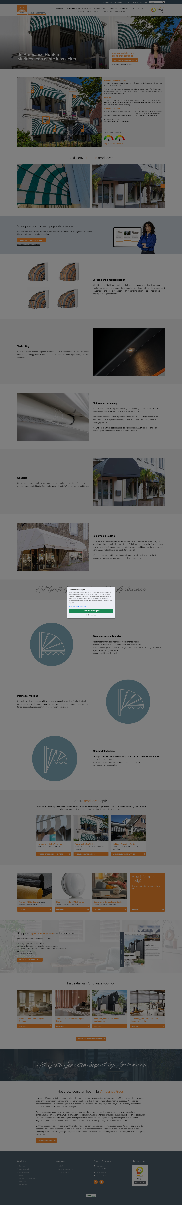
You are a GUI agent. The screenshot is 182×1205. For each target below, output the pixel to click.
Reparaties (118, 2)
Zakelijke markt (93, 12)
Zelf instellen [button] (91, 615)
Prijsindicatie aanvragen (124, 60)
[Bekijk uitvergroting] (53, 186)
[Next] (163, 186)
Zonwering (58, 8)
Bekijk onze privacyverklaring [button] (77, 606)
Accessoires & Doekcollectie (28, 1178)
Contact (127, 2)
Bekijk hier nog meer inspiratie (90, 1039)
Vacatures (143, 2)
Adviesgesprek (107, 2)
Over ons (135, 2)
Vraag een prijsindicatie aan (30, 240)
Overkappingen (72, 8)
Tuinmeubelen (137, 8)
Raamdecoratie (100, 8)
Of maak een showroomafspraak (122, 65)
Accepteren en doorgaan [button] (91, 611)
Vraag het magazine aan (28, 960)
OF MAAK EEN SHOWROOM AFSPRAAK (28, 245)
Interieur (124, 8)
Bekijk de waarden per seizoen (113, 144)
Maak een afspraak (45, 1140)
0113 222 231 (101, 1172)
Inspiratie (108, 12)
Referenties (120, 12)
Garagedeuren (78, 12)
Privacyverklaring (63, 1172)
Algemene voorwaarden (65, 1169)
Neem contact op (102, 1176)
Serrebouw (86, 8)
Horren (113, 8)
